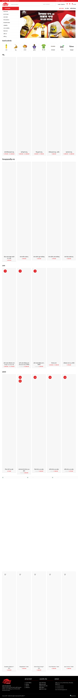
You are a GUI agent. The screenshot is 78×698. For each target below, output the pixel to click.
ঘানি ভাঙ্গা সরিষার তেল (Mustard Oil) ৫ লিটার (24, 364)
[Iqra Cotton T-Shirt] (69, 619)
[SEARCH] (54, 4)
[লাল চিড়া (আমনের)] (69, 209)
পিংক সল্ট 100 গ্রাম (9, 469)
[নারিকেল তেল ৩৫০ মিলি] (69, 315)
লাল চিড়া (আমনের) (68, 257)
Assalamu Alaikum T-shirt (9, 667)
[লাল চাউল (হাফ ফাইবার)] (54, 209)
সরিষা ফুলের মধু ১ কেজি (54, 152)
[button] (21, 24)
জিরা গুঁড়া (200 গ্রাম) (39, 469)
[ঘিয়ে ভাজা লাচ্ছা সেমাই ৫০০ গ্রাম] (9, 209)
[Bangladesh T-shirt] (24, 619)
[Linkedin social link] (72, 1)
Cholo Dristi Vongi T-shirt (39, 667)
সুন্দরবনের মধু (69, 152)
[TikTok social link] (74, 1)
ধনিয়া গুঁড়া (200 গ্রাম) (54, 469)
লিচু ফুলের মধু (39, 152)
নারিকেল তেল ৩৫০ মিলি (68, 363)
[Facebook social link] (66, 1)
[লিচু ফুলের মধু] (39, 104)
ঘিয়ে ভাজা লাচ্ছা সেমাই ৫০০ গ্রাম (9, 257)
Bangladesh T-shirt (24, 667)
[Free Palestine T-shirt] (54, 619)
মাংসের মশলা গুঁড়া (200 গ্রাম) (24, 470)
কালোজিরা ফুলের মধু (9, 152)
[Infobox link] (6, 47)
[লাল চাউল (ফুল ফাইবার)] (39, 209)
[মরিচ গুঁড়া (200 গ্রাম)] (69, 421)
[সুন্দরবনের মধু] (69, 104)
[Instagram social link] (69, 1)
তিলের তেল (54, 363)
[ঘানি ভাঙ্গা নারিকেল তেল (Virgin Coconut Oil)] (9, 315)
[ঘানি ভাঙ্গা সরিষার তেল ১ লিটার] (39, 315)
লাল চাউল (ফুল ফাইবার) (39, 257)
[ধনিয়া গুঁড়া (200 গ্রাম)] (54, 421)
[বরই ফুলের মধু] (24, 104)
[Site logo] (5, 4)
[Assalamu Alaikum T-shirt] (9, 619)
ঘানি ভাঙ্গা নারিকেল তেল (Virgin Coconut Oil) (9, 364)
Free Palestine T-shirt (54, 667)
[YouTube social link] (71, 1)
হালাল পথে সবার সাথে (6, 686)
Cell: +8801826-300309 (59, 686)
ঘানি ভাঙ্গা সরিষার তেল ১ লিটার (39, 364)
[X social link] (68, 1)
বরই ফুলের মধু (24, 152)
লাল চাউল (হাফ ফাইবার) (54, 257)
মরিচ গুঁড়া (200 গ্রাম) (69, 469)
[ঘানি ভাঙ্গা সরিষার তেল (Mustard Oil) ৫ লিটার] (24, 315)
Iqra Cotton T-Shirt (68, 667)
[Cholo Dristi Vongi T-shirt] (39, 619)
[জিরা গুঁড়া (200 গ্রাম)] (39, 421)
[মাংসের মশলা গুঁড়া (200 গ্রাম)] (24, 421)
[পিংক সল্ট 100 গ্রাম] (9, 421)
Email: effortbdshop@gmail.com (61, 689)
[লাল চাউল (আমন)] (24, 209)
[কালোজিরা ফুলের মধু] (9, 104)
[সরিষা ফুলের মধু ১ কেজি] (54, 104)
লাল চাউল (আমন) (24, 257)
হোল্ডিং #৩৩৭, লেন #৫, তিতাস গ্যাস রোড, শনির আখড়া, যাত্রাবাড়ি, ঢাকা (64, 683)
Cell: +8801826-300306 (59, 688)
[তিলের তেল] (54, 315)
